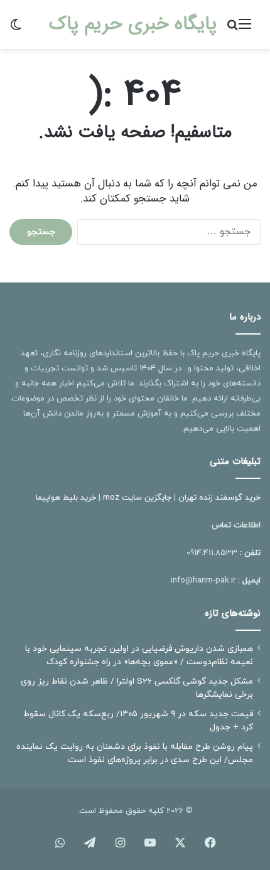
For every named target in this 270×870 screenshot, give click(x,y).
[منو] (245, 29)
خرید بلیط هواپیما (66, 497)
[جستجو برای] (232, 29)
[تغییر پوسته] (15, 29)
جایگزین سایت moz (137, 497)
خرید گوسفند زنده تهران (219, 497)
